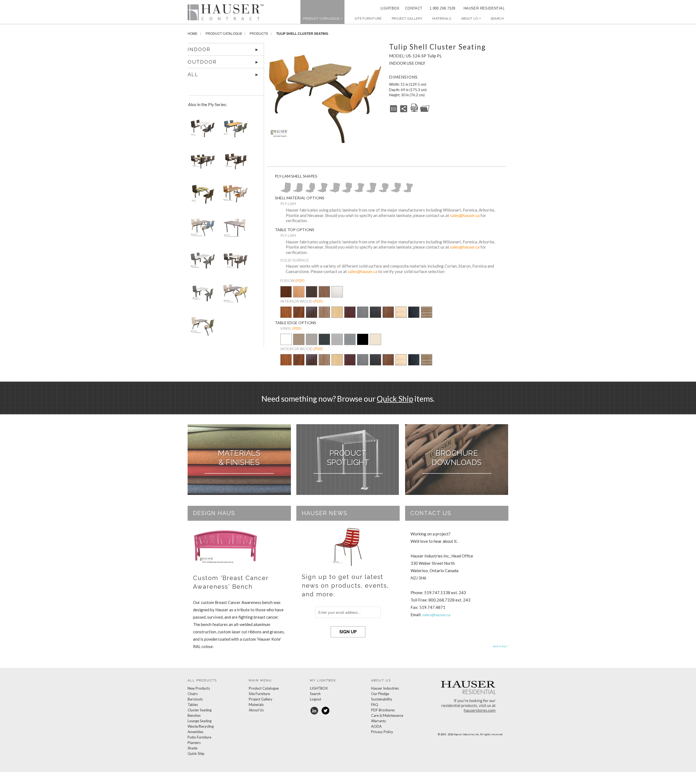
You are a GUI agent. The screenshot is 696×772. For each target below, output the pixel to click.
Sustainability (381, 699)
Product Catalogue (224, 33)
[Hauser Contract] (226, 12)
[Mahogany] (349, 316)
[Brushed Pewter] (349, 343)
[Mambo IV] (298, 191)
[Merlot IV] (346, 191)
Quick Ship (395, 398)
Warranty (378, 721)
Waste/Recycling (201, 726)
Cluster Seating (200, 710)
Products (259, 33)
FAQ (374, 704)
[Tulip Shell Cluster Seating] (325, 99)
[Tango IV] (322, 191)
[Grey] (362, 316)
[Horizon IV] (371, 191)
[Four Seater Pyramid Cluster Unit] (201, 262)
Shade (192, 748)
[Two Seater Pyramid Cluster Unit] (201, 295)
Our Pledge (380, 694)
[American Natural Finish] (337, 313)
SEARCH (497, 18)
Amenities (195, 732)
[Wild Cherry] (298, 316)
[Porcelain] (298, 343)
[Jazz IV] (359, 191)
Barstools (195, 699)
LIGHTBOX (390, 8)
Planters (194, 742)
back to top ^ (500, 646)
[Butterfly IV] (408, 191)
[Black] (413, 316)
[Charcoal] (324, 343)
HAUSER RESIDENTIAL (484, 8)
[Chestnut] (388, 316)
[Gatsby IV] (383, 191)
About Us (470, 18)
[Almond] (375, 343)
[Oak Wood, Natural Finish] (324, 316)
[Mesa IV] (334, 191)
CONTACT (412, 8)
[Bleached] (401, 316)
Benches (194, 715)
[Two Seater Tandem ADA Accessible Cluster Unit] (234, 229)
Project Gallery (407, 18)
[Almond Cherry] (298, 295)
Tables (193, 704)
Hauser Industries (385, 688)
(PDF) (299, 280)
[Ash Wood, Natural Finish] (426, 312)
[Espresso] (375, 316)
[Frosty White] (337, 295)
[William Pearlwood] (286, 316)
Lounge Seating (200, 721)
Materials (441, 18)
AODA (376, 726)
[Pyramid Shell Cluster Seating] (201, 130)
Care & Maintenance (387, 715)
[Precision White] (286, 343)
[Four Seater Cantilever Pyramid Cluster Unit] (234, 262)
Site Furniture (368, 18)
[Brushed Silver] (337, 343)
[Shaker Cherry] (286, 295)
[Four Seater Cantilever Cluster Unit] (234, 196)
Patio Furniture (199, 737)
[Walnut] (311, 316)
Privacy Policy (382, 732)
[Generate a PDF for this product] (414, 111)
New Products (199, 688)
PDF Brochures (383, 710)
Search (315, 694)
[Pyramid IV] (285, 191)
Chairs (193, 694)
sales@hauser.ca (465, 215)
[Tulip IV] (310, 191)
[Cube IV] (395, 191)
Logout (315, 699)
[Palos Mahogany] (324, 295)
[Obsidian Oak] (311, 292)
